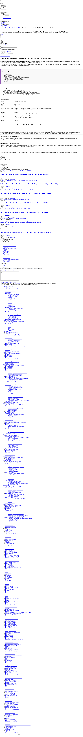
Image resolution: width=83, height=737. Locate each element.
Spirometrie (10, 297)
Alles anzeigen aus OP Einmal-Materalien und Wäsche (18, 437)
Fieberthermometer (11, 304)
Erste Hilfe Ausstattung (9, 513)
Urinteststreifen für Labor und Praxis (15, 335)
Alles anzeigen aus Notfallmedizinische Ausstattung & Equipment (20, 518)
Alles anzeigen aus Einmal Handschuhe (15, 308)
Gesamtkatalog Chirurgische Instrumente (15, 387)
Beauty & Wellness (9, 312)
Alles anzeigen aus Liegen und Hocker (15, 490)
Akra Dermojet (8, 534)
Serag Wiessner (8, 428)
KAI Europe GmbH (9, 636)
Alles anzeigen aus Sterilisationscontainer (16, 414)
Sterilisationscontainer (9, 413)
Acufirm (7, 532)
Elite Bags (7, 600)
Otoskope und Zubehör (12, 296)
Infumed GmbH (8, 634)
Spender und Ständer (9, 363)
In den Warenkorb (11, 49)
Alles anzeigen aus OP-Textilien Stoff (15, 444)
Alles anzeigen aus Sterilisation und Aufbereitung (14, 404)
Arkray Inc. (7, 542)
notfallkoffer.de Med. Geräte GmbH (12, 663)
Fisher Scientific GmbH (9, 609)
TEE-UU (7, 717)
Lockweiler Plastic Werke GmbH (11, 643)
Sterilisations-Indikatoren (10, 411)
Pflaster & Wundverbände (10, 455)
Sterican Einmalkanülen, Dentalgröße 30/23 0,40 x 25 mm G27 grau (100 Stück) (25, 212)
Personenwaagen (11, 476)
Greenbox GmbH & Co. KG (10, 617)
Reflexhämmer (10, 305)
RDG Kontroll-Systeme (9, 412)
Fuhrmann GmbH (8, 611)
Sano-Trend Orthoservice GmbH (11, 691)
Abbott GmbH (8, 531)
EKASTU (7, 599)
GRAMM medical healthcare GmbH (12, 616)
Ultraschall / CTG (11, 298)
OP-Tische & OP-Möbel (10, 497)
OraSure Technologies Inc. (10, 668)
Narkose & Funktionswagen (13, 495)
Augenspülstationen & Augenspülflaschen (16, 516)
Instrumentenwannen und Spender (11, 377)
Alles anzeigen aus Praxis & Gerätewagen (16, 494)
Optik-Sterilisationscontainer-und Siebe (15, 417)
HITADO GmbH (8, 626)
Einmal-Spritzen (11, 361)
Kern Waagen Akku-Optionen (13, 474)
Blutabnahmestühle (9, 355)
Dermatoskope (10, 299)
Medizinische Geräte (7, 460)
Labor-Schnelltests (8, 338)
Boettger (7, 558)
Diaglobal (7, 584)
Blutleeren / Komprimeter (10, 526)
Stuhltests (9, 342)
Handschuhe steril (11, 309)
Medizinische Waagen (9, 472)
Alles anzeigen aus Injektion (13, 358)
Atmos (6, 546)
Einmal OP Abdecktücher (13, 438)
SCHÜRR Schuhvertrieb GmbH (11, 695)
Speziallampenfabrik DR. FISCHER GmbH (13, 709)
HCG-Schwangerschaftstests (13, 341)
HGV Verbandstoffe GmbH (10, 624)
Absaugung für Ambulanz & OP (11, 462)
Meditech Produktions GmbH (11, 651)
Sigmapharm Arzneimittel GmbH (11, 704)
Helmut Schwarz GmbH (10, 623)
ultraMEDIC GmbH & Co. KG (11, 719)
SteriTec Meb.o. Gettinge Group (11, 714)
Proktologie (10, 394)
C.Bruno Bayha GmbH (9, 568)
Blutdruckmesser (11, 300)
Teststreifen (7, 333)
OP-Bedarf (5, 434)
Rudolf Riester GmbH (9, 689)
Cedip (6, 572)
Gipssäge (7, 464)
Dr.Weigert (7, 593)
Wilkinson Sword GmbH (10, 728)
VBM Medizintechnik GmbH (11, 721)
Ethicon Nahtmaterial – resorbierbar (14, 427)
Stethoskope (10, 303)
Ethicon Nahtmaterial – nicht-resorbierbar (16, 426)
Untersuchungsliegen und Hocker (14, 492)
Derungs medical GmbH (10, 582)
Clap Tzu (7, 574)
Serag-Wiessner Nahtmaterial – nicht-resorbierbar (17, 430)
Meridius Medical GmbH (10, 657)
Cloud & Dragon (8, 577)
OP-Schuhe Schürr (9, 441)
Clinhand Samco (8, 575)
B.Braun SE (7, 547)
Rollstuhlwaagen (11, 478)
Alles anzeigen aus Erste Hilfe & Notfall (13, 511)
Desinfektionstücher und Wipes (11, 371)
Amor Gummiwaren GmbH (10, 539)
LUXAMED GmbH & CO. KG (11, 645)
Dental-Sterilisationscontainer (13, 416)
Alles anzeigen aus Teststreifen (14, 334)
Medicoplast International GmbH (11, 649)
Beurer (6, 554)
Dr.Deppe (7, 590)
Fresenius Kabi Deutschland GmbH (12, 610)
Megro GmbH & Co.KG (10, 654)
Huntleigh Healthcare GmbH (10, 631)
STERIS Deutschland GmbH (11, 712)
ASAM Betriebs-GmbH (10, 543)
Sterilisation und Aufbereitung (8, 403)
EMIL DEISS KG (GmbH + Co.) (11, 601)
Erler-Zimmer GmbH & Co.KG (11, 603)
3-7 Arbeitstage (8, 51)
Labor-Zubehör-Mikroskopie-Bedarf (12, 351)
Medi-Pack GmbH (8, 648)
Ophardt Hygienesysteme (10, 667)
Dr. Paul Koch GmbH (9, 589)
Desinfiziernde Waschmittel (13, 447)
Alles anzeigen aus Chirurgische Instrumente (13, 383)
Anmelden (7, 14)
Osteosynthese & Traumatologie (11, 402)
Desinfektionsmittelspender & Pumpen (15, 379)
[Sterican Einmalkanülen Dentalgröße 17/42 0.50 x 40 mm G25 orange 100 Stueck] (16, 189)
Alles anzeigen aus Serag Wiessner (14, 429)
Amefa (6, 538)
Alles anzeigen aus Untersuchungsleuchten (16, 481)
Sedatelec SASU (8, 696)
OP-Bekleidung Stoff (12, 446)
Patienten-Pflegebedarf (7, 504)
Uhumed (7, 718)
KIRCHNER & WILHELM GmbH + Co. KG (14, 639)
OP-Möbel (10, 502)
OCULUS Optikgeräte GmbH (11, 666)
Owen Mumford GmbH (10, 670)
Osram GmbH (8, 669)
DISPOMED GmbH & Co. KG (11, 587)
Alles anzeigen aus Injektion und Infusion (13, 353)
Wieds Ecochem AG (9, 727)
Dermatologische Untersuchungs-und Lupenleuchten (18, 483)
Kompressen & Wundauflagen (11, 453)
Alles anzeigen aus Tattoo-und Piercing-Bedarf (14, 457)
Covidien (7, 579)
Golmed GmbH (8, 615)
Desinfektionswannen (12, 380)
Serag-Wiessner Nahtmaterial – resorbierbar (16, 432)
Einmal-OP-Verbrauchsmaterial (14, 440)
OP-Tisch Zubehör (11, 500)
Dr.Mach (7, 591)
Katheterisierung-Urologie (10, 509)
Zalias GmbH (8, 730)
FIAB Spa (7, 608)
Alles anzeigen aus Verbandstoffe (11, 449)
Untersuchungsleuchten (9, 480)
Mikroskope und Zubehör (10, 345)
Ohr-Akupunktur (11, 330)
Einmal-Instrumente (9, 396)
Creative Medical (8, 580)
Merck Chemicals (8, 656)
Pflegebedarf (7, 508)
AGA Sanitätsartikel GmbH (10, 533)
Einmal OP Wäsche (11, 439)
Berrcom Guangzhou (9, 553)
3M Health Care (8, 530)
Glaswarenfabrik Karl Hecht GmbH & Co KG (14, 613)
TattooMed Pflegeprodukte (10, 458)
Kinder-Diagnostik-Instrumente (14, 301)
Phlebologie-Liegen (11, 491)
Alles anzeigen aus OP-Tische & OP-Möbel (16, 498)
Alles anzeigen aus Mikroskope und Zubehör (16, 346)
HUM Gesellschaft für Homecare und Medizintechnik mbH (16, 630)
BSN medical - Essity (9, 566)
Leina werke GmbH (9, 642)
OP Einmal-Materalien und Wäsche (12, 436)
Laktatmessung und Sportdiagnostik (12, 343)
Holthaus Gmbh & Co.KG (10, 627)
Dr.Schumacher (8, 592)
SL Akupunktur (11, 329)
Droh (6, 595)
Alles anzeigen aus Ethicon (13, 425)
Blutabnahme (7, 354)
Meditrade (7, 652)
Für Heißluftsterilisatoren (12, 410)
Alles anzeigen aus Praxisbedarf (11, 288)
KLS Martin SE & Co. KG (10, 640)
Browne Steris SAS (9, 565)
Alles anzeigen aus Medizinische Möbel (13, 486)
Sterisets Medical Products (10, 713)
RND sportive (8, 686)
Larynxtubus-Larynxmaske (10, 527)
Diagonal (7, 585)
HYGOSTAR (8, 633)
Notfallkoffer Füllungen (12, 520)
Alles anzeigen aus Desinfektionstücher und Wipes (17, 373)
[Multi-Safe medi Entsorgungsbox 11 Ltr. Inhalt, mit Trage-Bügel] (13, 218)
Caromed (7, 570)
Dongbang (7, 588)
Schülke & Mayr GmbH (10, 694)
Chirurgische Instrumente (8, 382)
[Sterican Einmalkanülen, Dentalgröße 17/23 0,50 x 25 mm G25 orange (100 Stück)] (16, 229)
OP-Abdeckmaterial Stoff (13, 445)
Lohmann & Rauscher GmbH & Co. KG (13, 644)
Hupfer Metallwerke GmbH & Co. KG (12, 632)
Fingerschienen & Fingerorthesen (11, 451)
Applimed (7, 541)
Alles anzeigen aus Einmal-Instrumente (15, 397)
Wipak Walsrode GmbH (10, 729)
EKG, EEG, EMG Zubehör (13, 295)
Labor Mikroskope (11, 347)
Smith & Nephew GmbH (10, 706)
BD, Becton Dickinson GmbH (11, 552)
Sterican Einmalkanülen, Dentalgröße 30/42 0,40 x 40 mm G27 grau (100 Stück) (25, 203)
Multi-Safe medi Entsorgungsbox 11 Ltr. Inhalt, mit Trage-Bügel (20, 222)
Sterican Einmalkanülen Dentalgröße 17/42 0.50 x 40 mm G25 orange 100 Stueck (25, 193)
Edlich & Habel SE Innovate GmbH (12, 598)
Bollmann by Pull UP (9, 560)
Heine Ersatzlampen (11, 306)
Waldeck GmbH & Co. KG (10, 726)
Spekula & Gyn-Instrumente (13, 393)
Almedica (7, 535)
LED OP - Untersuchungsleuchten (14, 482)
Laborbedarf (5, 331)
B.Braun (7, 423)
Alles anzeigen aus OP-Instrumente (14, 386)
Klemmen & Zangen (12, 388)
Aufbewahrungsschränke (10, 503)
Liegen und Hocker (9, 488)
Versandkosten (5, 44)
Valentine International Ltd (10, 720)
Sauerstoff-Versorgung (9, 507)
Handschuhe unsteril (12, 310)
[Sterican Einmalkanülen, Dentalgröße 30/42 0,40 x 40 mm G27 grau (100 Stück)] (16, 199)
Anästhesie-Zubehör (9, 525)
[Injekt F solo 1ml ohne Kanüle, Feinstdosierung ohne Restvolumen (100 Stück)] (16, 170)
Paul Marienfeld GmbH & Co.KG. (12, 674)
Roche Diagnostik (8, 687)
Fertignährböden (8, 344)
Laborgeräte (7, 350)
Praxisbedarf (5, 287)
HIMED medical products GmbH (11, 625)
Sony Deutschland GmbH (10, 708)
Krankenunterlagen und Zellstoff (11, 506)
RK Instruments (8, 685)
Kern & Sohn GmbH (9, 637)
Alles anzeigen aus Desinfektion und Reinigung (14, 365)
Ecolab (6, 597)
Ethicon (6, 424)
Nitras (6, 662)
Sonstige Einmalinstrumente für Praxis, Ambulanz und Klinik (19, 400)
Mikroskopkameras (11, 348)
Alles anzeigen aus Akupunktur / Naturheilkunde (14, 321)
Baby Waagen (10, 475)
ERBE (6, 602)
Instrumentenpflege (9, 405)
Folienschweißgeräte (9, 420)
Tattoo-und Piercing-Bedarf (8, 456)
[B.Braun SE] (3, 34)
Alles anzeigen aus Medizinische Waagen (16, 473)
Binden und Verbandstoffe (10, 450)
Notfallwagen (10, 521)
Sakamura (7, 690)
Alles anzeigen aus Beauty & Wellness (15, 313)
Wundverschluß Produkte (10, 433)
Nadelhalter (10, 390)
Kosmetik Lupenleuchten (12, 317)
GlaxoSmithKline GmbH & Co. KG (12, 614)
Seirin (9, 328)
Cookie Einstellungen (7, 261)
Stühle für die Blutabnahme (10, 487)
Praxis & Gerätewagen (9, 493)
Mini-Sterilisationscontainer (13, 415)
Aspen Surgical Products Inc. (11, 545)
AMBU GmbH (8, 537)
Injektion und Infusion (7, 352)
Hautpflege (7, 369)
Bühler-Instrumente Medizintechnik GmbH (13, 567)
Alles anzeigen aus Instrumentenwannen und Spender (18, 378)
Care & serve (7, 569)
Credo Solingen (8, 581)
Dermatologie (8, 292)
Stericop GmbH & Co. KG (10, 710)
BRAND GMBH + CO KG (10, 563)
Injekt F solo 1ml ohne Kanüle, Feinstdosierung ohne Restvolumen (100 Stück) (24, 174)
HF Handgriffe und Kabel (13, 469)
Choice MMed (8, 573)
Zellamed (7, 731)
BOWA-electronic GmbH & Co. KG (12, 562)
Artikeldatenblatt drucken (5, 56)
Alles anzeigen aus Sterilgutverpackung (15, 408)
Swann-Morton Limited (9, 715)
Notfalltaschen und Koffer (13, 519)
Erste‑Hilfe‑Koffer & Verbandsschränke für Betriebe (18, 515)
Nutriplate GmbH (8, 664)
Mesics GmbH (8, 658)
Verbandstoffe (5, 448)
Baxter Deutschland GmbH (10, 551)
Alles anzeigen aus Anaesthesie (11, 523)
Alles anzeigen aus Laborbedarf (11, 332)
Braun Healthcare (8, 564)
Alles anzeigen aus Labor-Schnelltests (15, 339)
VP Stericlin (7, 724)
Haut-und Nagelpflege (12, 316)
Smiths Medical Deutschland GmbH (12, 707)
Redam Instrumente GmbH (10, 683)
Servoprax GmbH (8, 701)
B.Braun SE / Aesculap (9, 549)
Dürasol (6, 596)
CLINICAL (7, 576)
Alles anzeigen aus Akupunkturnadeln (15, 326)
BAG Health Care (8, 550)
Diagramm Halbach (9, 586)
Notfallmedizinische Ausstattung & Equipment (14, 517)
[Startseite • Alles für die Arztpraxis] (5, 1)
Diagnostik (7, 293)
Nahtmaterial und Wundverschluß (9, 421)
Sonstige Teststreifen (12, 336)
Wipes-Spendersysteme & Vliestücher (15, 375)
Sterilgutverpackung (9, 406)
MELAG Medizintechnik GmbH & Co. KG (13, 655)
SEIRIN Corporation (9, 697)
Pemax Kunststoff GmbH (10, 675)
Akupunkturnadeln (9, 324)
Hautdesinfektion (8, 368)
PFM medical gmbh (9, 677)
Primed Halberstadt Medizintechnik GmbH (13, 678)
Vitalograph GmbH (9, 722)
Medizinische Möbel (7, 485)
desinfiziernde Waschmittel (10, 381)
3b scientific (7, 529)
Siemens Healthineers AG (10, 703)
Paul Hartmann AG (9, 673)
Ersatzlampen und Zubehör (13, 484)
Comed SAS (7, 578)
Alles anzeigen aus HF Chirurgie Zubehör (16, 467)
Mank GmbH (8, 647)
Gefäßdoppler (8, 463)
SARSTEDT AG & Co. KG (10, 692)
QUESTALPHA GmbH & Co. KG (12, 681)
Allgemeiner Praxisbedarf (10, 289)
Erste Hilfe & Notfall (7, 510)
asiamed (9, 327)
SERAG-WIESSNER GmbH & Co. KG (13, 699)
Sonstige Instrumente (9, 401)
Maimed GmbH (8, 646)
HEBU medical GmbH (9, 620)
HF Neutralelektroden (12, 470)
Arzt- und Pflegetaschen (10, 291)
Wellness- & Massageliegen (13, 318)
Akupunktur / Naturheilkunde (8, 320)
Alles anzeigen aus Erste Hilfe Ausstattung (16, 514)
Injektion (7, 357)
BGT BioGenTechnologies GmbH (12, 555)
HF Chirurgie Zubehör (9, 465)
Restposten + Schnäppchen (8, 286)
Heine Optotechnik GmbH (10, 621)
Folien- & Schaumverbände (10, 452)
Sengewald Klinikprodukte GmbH (12, 698)
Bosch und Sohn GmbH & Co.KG (12, 561)
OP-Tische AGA (11, 499)
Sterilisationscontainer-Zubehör (14, 418)
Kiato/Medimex (8, 638)
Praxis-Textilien (8, 311)
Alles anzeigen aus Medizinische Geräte (13, 461)
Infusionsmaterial (8, 356)
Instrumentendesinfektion (10, 376)
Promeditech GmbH (9, 679)
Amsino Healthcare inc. (9, 540)
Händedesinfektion (9, 366)
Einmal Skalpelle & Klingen (13, 399)
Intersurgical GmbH (9, 635)
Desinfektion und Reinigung (8, 364)
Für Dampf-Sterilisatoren (12, 409)
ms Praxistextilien (8, 660)
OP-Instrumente (8, 385)
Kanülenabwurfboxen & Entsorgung (12, 362)
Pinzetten (9, 391)
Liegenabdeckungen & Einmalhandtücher (13, 319)
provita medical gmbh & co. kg (11, 680)
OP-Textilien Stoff (8, 443)
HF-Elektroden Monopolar (13, 471)
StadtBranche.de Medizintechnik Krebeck (8, 282)
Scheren (9, 392)
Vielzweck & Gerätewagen (13, 496)
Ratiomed (7, 682)
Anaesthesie (5, 522)
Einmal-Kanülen (11, 359)
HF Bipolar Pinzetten (12, 468)
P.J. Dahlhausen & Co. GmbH (11, 671)
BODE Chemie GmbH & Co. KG (12, 557)
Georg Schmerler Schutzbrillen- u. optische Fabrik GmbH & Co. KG (18, 612)
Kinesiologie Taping (9, 323)
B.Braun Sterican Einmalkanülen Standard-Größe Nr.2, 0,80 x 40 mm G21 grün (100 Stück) (29, 184)
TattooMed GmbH (8, 716)
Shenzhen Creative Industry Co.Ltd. (12, 702)
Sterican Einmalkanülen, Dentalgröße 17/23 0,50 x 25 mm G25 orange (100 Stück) (25, 232)
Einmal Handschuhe (9, 307)
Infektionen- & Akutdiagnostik (14, 340)
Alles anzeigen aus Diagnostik (13, 294)
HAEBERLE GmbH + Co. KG (11, 619)
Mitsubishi (7, 659)
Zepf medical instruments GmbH (11, 732)
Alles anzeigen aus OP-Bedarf (11, 435)
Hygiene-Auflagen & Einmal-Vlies (14, 315)
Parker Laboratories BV (10, 672)
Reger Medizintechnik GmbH (11, 684)
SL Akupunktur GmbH (9, 705)
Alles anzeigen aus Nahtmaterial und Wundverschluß (15, 422)
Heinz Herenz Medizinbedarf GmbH (12, 622)
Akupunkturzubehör (9, 322)
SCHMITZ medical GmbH (10, 693)
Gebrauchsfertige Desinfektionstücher (15, 374)
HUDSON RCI (8, 628)
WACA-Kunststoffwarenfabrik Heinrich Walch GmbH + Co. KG (18, 725)
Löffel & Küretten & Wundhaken (14, 389)
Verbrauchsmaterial (9, 459)
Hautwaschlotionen (9, 367)
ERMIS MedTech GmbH (10, 604)
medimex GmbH (8, 650)
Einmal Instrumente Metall (13, 398)
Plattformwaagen (11, 479)
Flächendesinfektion (9, 370)
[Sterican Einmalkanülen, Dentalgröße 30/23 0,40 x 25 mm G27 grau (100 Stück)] (16, 208)
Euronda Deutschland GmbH (11, 607)
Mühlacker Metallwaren (10, 661)
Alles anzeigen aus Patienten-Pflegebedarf (13, 505)
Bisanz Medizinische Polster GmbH (12, 556)
